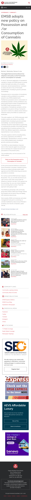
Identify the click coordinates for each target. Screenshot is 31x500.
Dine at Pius (15, 421)
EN (26, 7)
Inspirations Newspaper (8, 304)
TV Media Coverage (7, 329)
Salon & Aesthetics (15, 426)
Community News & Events (9, 292)
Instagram (5, 319)
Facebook (5, 312)
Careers (18, 495)
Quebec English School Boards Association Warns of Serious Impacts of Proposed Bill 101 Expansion (19, 273)
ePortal (13, 495)
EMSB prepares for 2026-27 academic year (18, 241)
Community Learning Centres (10, 290)
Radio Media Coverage (8, 331)
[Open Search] (29, 3)
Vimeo (4, 321)
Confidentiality (24, 495)
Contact (9, 495)
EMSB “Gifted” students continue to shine (17, 251)
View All (25, 214)
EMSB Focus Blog (7, 302)
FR (29, 7)
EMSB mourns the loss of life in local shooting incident (19, 261)
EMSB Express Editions (8, 299)
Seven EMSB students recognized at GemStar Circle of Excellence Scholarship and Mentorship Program (19, 232)
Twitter (4, 314)
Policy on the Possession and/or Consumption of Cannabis (14, 160)
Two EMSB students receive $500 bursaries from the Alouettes (19, 221)
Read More (13, 223)
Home (5, 495)
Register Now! (15, 369)
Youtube (4, 316)
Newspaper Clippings (8, 333)
